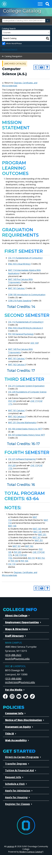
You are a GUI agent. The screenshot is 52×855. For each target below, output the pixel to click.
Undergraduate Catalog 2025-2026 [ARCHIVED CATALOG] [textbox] (25, 21)
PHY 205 (12, 465)
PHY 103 (14, 561)
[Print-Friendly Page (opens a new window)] (41, 67)
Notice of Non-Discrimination (23, 720)
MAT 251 (42, 534)
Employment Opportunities (22, 622)
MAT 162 (29, 546)
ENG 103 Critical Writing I (19, 264)
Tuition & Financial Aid (19, 770)
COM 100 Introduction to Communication (26, 294)
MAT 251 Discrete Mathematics (22, 422)
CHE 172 (34, 465)
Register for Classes (17, 804)
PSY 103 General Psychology (21, 334)
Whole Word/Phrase (14, 43)
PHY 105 (12, 401)
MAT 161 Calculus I (16, 288)
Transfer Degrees (16, 763)
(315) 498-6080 (13, 678)
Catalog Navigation (13, 56)
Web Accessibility (16, 740)
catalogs (10, 846)
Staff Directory (14, 635)
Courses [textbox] (7, 32)
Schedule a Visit (15, 783)
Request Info (13, 777)
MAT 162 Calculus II (17, 364)
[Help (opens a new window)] (47, 67)
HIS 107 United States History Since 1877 (26, 435)
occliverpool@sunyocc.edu (20, 682)
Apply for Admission (17, 790)
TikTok (32, 696)
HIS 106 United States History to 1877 (25, 429)
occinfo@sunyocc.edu (17, 658)
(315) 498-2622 (13, 655)
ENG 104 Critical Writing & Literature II (25, 328)
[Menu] (40, 3)
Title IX (9, 733)
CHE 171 (34, 401)
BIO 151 (31, 558)
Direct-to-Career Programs (22, 757)
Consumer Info (14, 713)
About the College (16, 615)
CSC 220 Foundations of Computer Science (27, 392)
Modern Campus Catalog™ (31, 851)
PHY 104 (24, 561)
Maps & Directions (16, 629)
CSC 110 (11, 564)
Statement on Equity (18, 726)
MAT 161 (37, 537)
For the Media (13, 689)
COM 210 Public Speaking (19, 300)
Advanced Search (9, 49)
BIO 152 (41, 558)
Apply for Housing (16, 797)
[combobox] (26, 21)
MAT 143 (12, 526)
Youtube (18, 696)
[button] (47, 3)
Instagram (12, 696)
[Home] (4, 3)
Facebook (5, 696)
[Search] (47, 38)
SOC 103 (34, 343)
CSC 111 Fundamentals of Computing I (25, 258)
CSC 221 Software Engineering (22, 459)
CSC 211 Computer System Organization (26, 385)
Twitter (25, 696)
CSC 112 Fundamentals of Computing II (25, 322)
